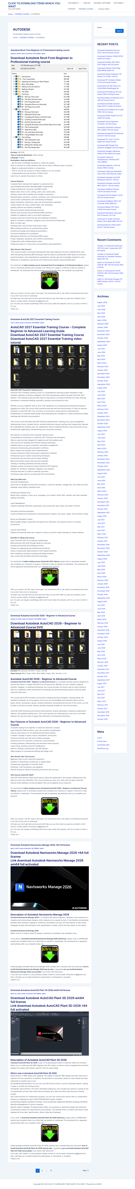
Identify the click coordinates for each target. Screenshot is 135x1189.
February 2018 (102, 662)
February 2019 (102, 623)
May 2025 (101, 356)
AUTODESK (37, 53)
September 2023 (103, 427)
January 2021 (102, 541)
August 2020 (102, 559)
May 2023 (101, 441)
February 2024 (102, 409)
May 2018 (101, 651)
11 (51, 1170)
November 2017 (103, 673)
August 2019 (102, 602)
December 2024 (103, 374)
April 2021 (101, 530)
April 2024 (101, 402)
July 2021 (101, 520)
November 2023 (103, 420)
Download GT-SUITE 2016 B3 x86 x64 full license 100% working (110, 264)
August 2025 (102, 345)
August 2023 (102, 431)
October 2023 (102, 423)
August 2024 (102, 388)
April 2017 (101, 698)
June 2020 (101, 566)
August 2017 (102, 683)
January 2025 (102, 370)
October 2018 (102, 637)
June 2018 (101, 648)
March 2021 (101, 534)
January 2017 (102, 708)
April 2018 (101, 655)
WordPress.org (102, 748)
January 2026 (102, 327)
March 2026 (101, 320)
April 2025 (101, 359)
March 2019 (101, 619)
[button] (79, 3)
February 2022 (102, 495)
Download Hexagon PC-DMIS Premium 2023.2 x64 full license (110, 281)
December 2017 (103, 669)
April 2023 (101, 445)
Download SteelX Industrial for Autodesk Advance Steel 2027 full (109, 256)
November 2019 (103, 591)
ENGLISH (87, 3)
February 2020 (102, 580)
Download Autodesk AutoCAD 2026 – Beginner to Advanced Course (43, 615)
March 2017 (101, 701)
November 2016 (103, 716)
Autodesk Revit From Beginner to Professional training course (40, 50)
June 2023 (101, 438)
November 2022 (103, 463)
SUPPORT (71, 9)
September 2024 (103, 384)
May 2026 (101, 313)
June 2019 (101, 609)
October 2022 (102, 466)
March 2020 (101, 577)
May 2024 (101, 399)
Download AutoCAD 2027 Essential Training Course (35, 319)
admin (99, 262)
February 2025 (102, 366)
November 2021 (103, 505)
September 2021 (103, 513)
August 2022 (102, 473)
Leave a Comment (26, 53)
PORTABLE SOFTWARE (101, 3)
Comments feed (103, 745)
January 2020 (102, 584)
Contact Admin (103, 9)
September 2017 (103, 680)
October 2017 (102, 676)
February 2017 (102, 705)
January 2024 (102, 413)
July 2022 (101, 477)
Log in (99, 738)
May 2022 (101, 484)
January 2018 (102, 666)
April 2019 (101, 616)
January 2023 (102, 456)
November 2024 (103, 377)
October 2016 (102, 719)
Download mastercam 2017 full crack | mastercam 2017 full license (109, 248)
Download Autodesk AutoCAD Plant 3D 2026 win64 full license (40, 990)
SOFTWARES (118, 3)
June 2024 (101, 395)
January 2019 (102, 626)
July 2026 (101, 306)
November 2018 (103, 634)
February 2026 (102, 324)
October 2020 (102, 552)
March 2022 (101, 491)
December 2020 (103, 545)
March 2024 (101, 406)
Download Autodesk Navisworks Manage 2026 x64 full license (40, 845)
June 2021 (101, 523)
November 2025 (103, 334)
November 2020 (103, 548)
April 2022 (101, 488)
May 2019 (101, 612)
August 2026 (102, 302)
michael (100, 246)
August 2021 (102, 516)
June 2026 (101, 309)
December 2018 (103, 630)
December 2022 (103, 459)
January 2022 (102, 498)
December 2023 (103, 416)
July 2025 (101, 349)
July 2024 (101, 391)
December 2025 (103, 331)
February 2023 (102, 452)
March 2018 (101, 659)
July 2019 (101, 605)
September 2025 (103, 342)
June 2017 (101, 691)
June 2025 (101, 352)
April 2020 (101, 573)
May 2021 (101, 527)
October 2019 (102, 594)
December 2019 (103, 587)
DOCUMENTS (73, 3)
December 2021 (103, 502)
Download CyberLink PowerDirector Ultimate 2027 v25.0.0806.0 (108, 159)
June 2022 (101, 480)
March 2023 (101, 448)
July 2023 (101, 434)
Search (99, 27)
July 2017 (100, 687)
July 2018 (101, 644)
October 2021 (102, 509)
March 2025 (101, 363)
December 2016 (103, 712)
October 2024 (102, 381)
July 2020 (101, 562)
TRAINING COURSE (86, 9)
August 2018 (102, 641)
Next (86, 1170)
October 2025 (102, 338)
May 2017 (101, 694)
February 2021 (102, 537)
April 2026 (101, 317)
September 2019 (103, 598)
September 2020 (103, 555)
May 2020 (101, 570)
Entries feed (101, 741)
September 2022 (103, 470)
